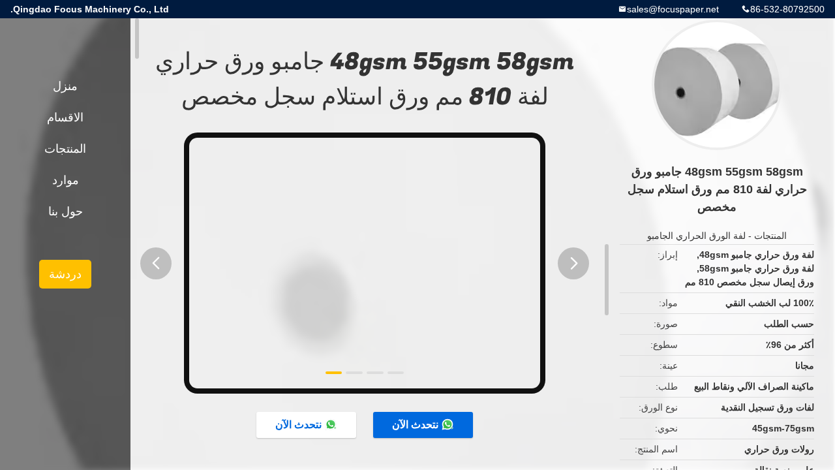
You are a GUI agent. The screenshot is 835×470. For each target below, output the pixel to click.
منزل (65, 86)
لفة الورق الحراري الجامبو (696, 235)
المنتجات (770, 235)
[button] (156, 263)
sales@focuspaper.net (673, 9)
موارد (65, 180)
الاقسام (65, 117)
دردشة (65, 274)
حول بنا (65, 211)
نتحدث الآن (415, 424)
